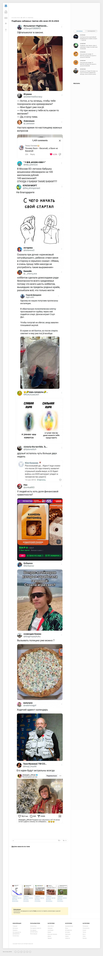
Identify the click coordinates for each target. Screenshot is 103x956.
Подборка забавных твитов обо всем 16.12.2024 (28, 899)
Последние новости (35, 928)
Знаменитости (69, 926)
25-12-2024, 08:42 (16, 17)
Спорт (84, 930)
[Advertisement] (39, 10)
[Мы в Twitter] (18, 952)
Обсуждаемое (91, 31)
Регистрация (33, 933)
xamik (23, 17)
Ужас (84, 936)
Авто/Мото (51, 926)
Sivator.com (20, 943)
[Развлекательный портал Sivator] (6, 6)
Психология (86, 928)
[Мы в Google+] (24, 952)
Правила (15, 930)
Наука (66, 936)
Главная (15, 926)
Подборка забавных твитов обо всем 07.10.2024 (39, 899)
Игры (66, 928)
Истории (67, 932)
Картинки (30, 17)
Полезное (85, 926)
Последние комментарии (34, 931)
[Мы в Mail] (30, 952)
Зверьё (50, 938)
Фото (84, 934)
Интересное (68, 930)
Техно (84, 932)
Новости (67, 938)
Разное (84, 938)
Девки (49, 936)
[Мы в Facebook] (21, 952)
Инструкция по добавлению (17, 933)
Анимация (50, 930)
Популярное (79, 31)
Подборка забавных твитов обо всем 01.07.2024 (62, 899)
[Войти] (6, 12)
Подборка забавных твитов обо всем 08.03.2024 (50, 899)
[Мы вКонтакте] (15, 952)
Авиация (50, 928)
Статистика (16, 935)
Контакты (15, 928)
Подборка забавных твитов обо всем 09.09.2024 (16, 899)
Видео (49, 932)
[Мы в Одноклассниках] (27, 952)
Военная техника (52, 934)
